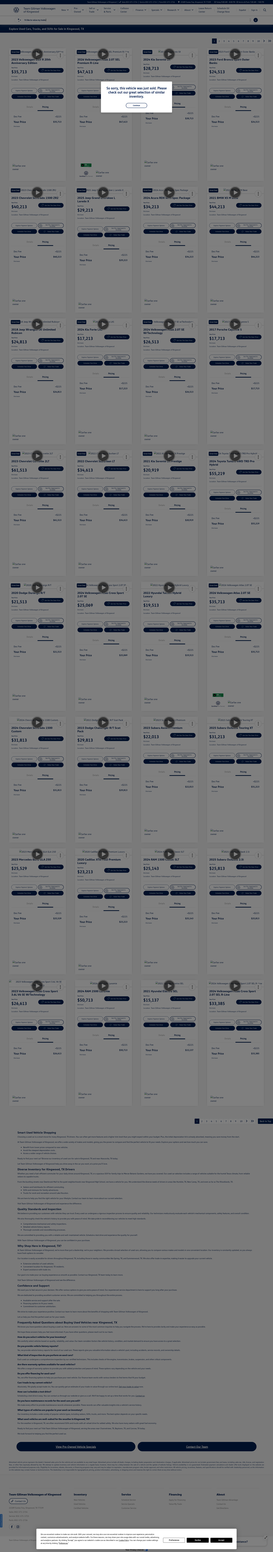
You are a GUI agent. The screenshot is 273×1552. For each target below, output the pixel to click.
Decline (198, 1540)
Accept (221, 1540)
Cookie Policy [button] (124, 1540)
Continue (136, 105)
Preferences (174, 1540)
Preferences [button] (63, 1543)
